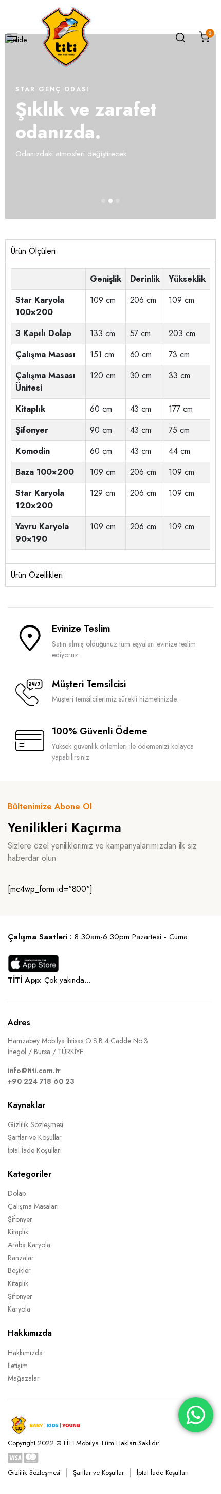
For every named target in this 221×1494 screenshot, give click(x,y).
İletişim (18, 1365)
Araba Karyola (29, 1245)
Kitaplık (18, 1232)
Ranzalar (21, 1257)
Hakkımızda (25, 1353)
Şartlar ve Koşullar (35, 1137)
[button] (103, 201)
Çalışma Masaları (33, 1206)
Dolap (17, 1193)
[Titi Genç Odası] (66, 37)
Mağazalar (24, 1378)
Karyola (19, 1309)
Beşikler (19, 1270)
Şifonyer (20, 1219)
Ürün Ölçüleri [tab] (33, 251)
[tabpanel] (110, 413)
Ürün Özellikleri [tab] (37, 575)
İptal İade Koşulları (35, 1150)
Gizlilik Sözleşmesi (35, 1124)
